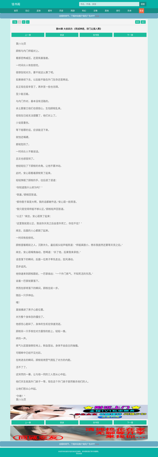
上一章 (28, 34)
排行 (118, 10)
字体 (14, 22)
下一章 (130, 34)
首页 (16, 10)
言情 (95, 10)
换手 (137, 22)
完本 (129, 10)
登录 (141, 10)
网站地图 (79, 453)
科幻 (84, 10)
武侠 (39, 10)
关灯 (143, 22)
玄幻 (27, 10)
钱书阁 (16, 4)
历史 (61, 10)
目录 (62, 34)
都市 (50, 10)
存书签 (96, 34)
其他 (107, 10)
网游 (73, 10)
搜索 (143, 4)
